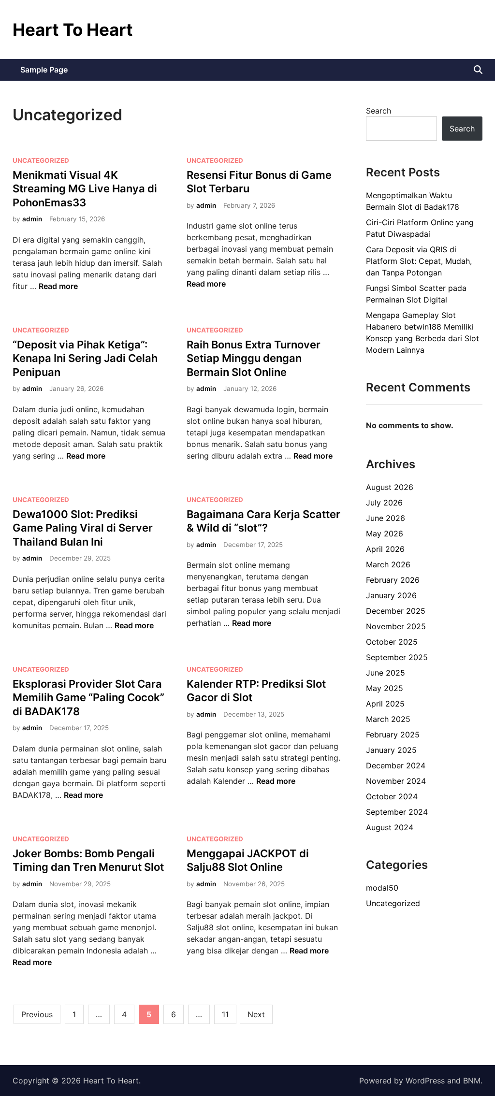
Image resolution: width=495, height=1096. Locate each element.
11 (225, 1014)
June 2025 (385, 673)
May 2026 (384, 533)
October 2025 (392, 642)
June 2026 (385, 518)
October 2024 (392, 796)
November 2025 (396, 626)
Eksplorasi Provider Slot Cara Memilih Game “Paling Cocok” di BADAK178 (88, 698)
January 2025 (391, 750)
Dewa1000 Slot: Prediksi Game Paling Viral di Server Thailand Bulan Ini (83, 528)
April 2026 (385, 549)
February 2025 (393, 734)
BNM (471, 1080)
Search (378, 110)
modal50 (382, 888)
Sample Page (44, 69)
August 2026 (389, 487)
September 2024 (397, 812)
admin (32, 219)
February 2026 (393, 580)
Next (256, 1014)
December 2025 (395, 611)
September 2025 (397, 657)
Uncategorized (41, 160)
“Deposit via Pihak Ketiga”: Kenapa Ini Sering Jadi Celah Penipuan (85, 358)
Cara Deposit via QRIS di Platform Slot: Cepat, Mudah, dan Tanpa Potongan (419, 261)
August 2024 (389, 827)
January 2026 (391, 595)
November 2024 (396, 781)
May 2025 (384, 688)
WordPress (425, 1080)
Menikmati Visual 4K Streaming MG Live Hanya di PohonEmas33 (85, 189)
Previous (37, 1014)
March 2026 (388, 564)
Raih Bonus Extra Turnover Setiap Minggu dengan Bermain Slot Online (253, 358)
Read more (58, 286)
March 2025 (388, 719)
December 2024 (395, 765)
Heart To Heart (73, 29)
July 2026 (384, 502)
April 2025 (385, 703)
